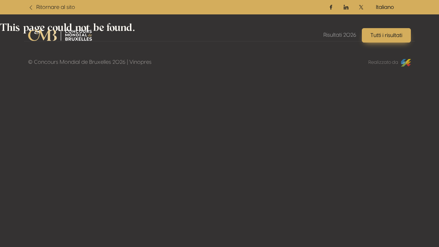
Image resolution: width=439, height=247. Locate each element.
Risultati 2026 (339, 35)
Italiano (385, 7)
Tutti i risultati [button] (386, 35)
